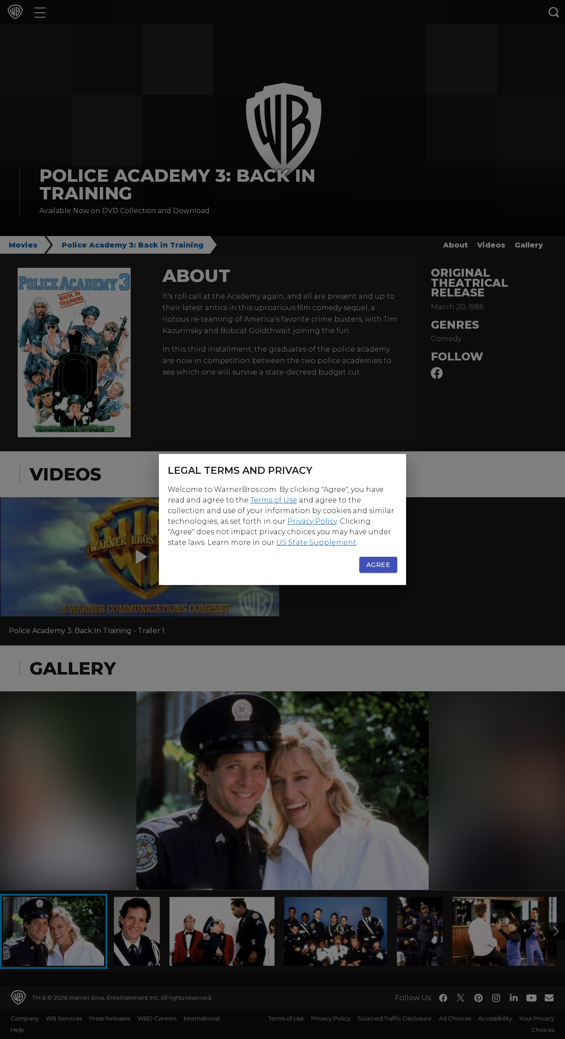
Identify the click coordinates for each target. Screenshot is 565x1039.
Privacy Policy (312, 521)
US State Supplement (316, 542)
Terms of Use (273, 500)
